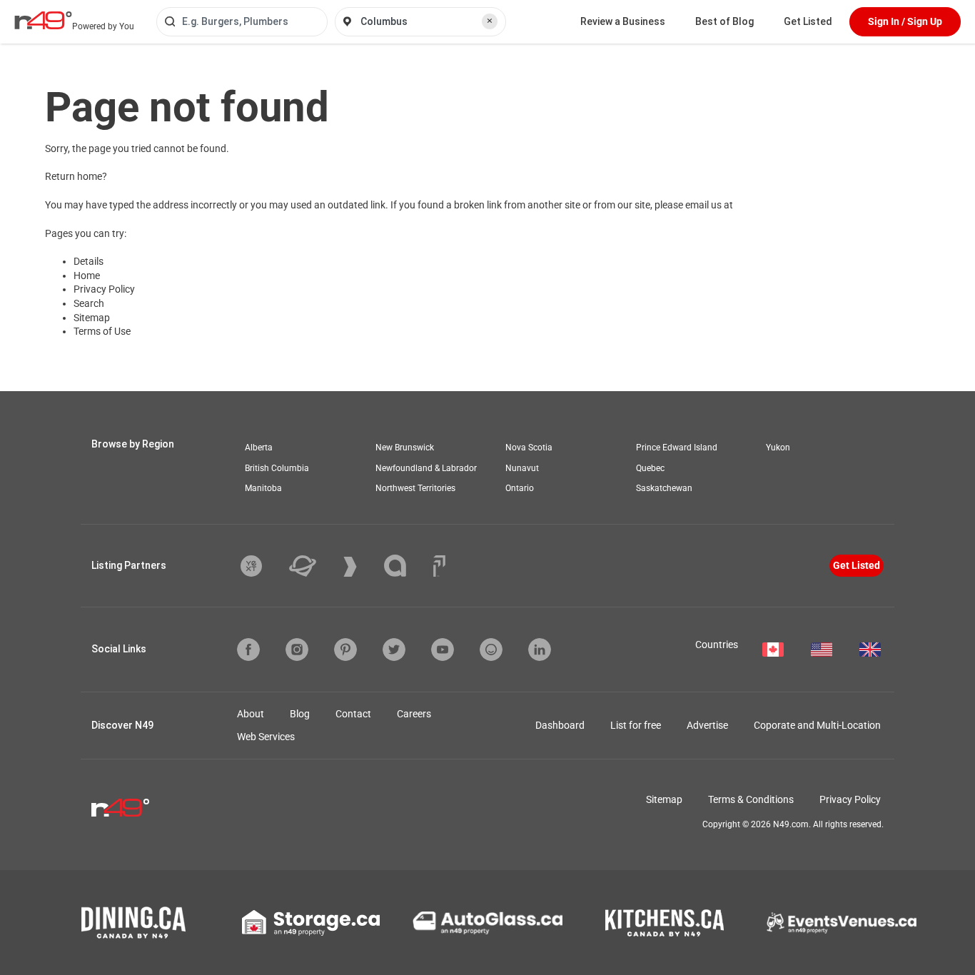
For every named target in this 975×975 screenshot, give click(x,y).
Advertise (707, 725)
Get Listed (808, 21)
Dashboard (560, 725)
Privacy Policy (104, 289)
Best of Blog (724, 21)
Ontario (519, 488)
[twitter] (394, 649)
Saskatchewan (664, 488)
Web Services (266, 736)
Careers (414, 713)
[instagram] (297, 649)
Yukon (778, 448)
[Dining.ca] (133, 922)
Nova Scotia (528, 448)
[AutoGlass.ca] (487, 923)
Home (87, 275)
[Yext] (262, 566)
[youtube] (442, 649)
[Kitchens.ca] (664, 923)
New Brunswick (404, 448)
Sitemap (92, 317)
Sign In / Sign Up (905, 21)
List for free (635, 725)
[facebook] (248, 649)
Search (89, 303)
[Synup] (360, 566)
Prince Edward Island (676, 448)
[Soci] (439, 566)
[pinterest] (345, 649)
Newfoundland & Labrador (426, 468)
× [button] (489, 20)
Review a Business (622, 21)
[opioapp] (491, 649)
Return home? (76, 176)
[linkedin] (539, 649)
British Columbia (277, 468)
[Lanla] (405, 565)
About (250, 713)
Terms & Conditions (751, 799)
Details (88, 261)
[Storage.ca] (311, 923)
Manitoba (263, 488)
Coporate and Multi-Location (817, 725)
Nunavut (522, 468)
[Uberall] (313, 566)
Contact (353, 713)
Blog (300, 713)
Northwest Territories (415, 488)
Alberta (259, 448)
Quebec (650, 468)
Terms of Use (102, 331)
